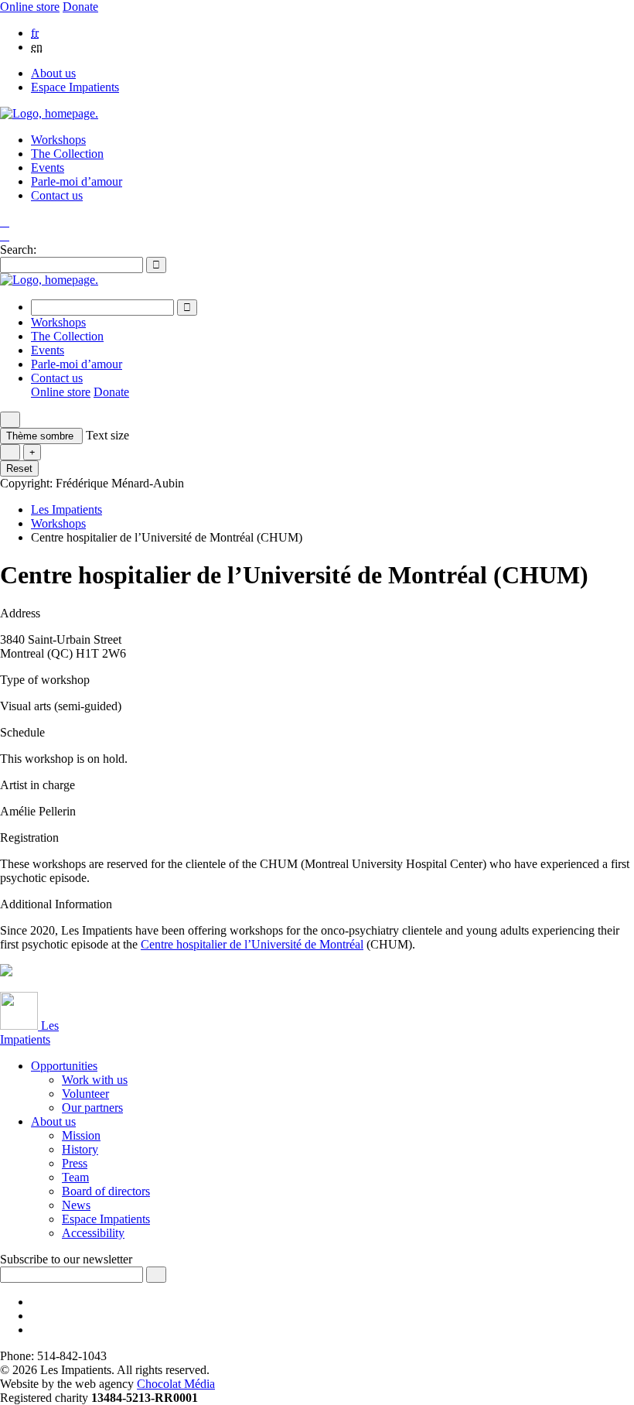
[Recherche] (4, 222)
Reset (19, 468)
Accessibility (93, 1232)
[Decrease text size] (10, 452)
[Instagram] (35, 1329)
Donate (80, 6)
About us (53, 73)
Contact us (57, 195)
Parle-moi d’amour (76, 181)
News (76, 1205)
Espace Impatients (75, 87)
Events (47, 167)
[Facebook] (35, 1301)
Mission (81, 1135)
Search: (18, 249)
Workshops (58, 139)
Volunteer (85, 1093)
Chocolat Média (176, 1383)
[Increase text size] (32, 452)
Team (75, 1177)
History (80, 1149)
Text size (107, 435)
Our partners (92, 1107)
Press (74, 1163)
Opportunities (64, 1065)
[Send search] (156, 265)
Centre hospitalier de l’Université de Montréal (252, 944)
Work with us (95, 1079)
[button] (4, 235)
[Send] (156, 1275)
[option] (332, 33)
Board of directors (106, 1191)
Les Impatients (66, 509)
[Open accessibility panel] (10, 420)
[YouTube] (35, 1315)
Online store (30, 6)
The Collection (67, 153)
